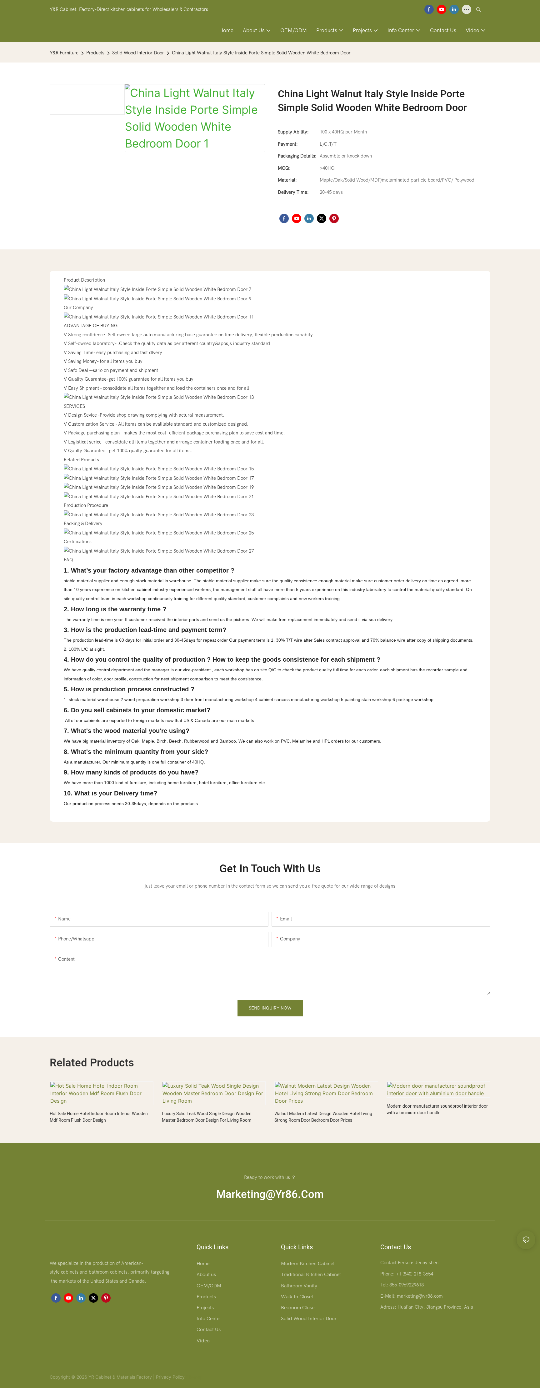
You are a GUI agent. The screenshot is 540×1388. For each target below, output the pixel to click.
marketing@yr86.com (270, 1195)
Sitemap (194, 1377)
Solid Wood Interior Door (138, 53)
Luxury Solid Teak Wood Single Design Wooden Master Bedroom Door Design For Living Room (207, 1117)
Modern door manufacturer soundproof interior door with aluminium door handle (437, 1109)
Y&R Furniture (64, 53)
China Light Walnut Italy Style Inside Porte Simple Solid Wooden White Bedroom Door (261, 53)
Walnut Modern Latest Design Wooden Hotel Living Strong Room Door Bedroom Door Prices (323, 1117)
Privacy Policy (170, 1377)
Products (95, 53)
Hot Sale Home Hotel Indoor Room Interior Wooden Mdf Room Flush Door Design (99, 1117)
